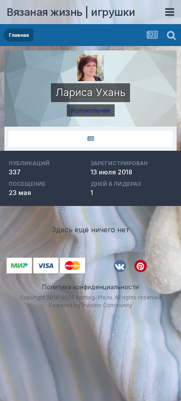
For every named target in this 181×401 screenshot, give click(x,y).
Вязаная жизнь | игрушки (71, 12)
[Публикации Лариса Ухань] (90, 138)
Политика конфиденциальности (90, 287)
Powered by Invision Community (90, 305)
